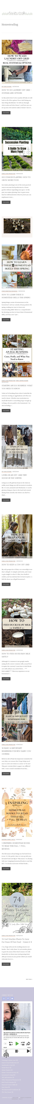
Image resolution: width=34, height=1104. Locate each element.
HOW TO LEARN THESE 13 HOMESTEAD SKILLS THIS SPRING (16, 296)
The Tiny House (6, 1092)
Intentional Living (7, 1075)
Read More (6, 112)
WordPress (15, 1099)
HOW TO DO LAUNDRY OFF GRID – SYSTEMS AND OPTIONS (17, 91)
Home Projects (6, 1070)
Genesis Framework (25, 1097)
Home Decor (5, 1068)
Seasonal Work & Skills (8, 839)
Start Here (5, 1087)
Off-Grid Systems (7, 86)
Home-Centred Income (22, 380)
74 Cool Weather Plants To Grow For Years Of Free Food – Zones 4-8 (17, 941)
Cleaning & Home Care (9, 1060)
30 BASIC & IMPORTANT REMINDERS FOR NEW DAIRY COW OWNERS (16, 751)
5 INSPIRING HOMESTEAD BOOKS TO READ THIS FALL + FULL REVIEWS (16, 846)
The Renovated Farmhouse (10, 1090)
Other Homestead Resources (9, 291)
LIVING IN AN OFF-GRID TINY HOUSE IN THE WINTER (14, 477)
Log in (20, 1099)
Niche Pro (15, 1097)
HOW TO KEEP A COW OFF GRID (15, 564)
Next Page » (29, 979)
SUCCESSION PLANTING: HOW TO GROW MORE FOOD (16, 179)
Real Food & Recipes (8, 1082)
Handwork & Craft (7, 1065)
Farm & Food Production (8, 173)
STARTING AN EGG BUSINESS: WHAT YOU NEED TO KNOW (17, 387)
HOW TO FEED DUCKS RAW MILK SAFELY (16, 655)
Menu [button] (17, 3)
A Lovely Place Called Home (17, 12)
